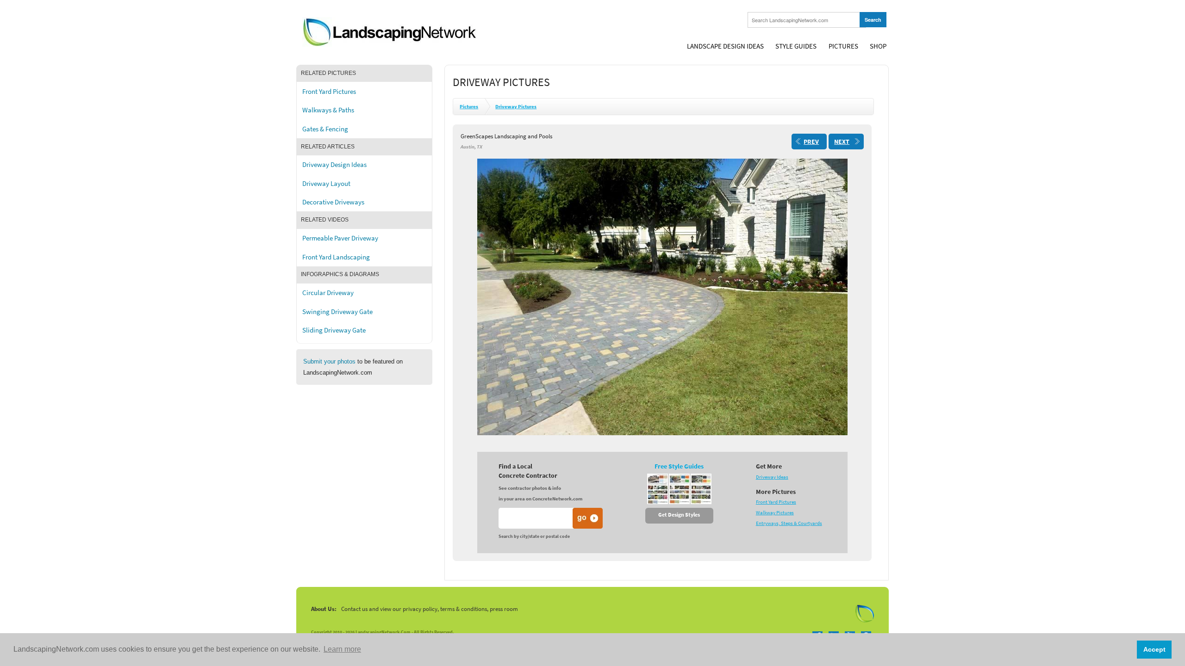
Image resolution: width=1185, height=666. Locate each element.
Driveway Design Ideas (334, 164)
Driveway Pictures (515, 106)
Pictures (843, 46)
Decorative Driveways (333, 202)
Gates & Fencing (325, 129)
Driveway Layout (326, 183)
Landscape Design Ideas (725, 46)
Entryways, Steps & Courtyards (789, 523)
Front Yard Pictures (329, 91)
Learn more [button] (342, 649)
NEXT (841, 141)
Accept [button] (1154, 649)
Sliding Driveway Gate (334, 330)
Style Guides (796, 46)
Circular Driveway (328, 292)
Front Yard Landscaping (336, 257)
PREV (811, 141)
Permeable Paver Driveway (340, 238)
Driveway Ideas (772, 477)
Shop (878, 46)
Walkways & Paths (328, 110)
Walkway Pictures (775, 512)
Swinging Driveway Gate (337, 311)
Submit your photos (329, 361)
